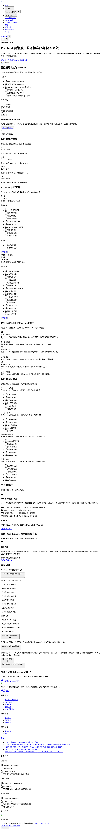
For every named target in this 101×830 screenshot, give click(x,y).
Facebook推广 (10, 15)
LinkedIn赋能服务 (11, 22)
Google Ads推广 (10, 20)
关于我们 (8, 32)
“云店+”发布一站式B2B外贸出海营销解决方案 (21, 749)
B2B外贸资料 (9, 29)
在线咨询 (4, 128)
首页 (6, 5)
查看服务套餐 (23, 60)
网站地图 (16, 826)
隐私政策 (8, 720)
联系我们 (8, 718)
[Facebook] (2, 691)
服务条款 (8, 722)
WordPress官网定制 (11, 12)
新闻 (3, 738)
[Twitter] (9, 691)
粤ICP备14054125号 (42, 823)
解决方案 (8, 704)
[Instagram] (4, 691)
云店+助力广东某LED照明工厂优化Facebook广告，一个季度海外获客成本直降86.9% (34, 752)
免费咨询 (4, 37)
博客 (6, 25)
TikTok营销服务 (10, 18)
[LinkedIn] (7, 691)
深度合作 (8, 8)
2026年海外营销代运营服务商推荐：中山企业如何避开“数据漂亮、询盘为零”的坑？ (34, 747)
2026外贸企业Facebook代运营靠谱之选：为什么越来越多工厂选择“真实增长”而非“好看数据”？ (37, 745)
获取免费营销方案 (9, 60)
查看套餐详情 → (6, 560)
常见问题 (8, 731)
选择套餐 (4, 252)
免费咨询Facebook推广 (11, 681)
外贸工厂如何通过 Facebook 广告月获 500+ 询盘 (21, 742)
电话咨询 (10, 128)
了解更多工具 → (6, 529)
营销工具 (8, 27)
